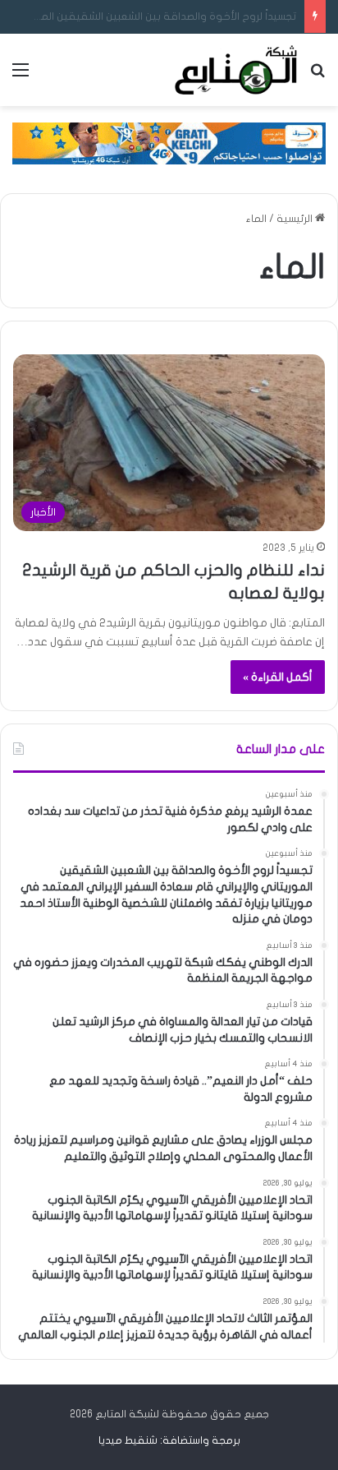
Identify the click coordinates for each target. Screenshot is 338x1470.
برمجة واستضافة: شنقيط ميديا (169, 1440)
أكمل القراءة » (278, 677)
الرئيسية (295, 218)
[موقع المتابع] (236, 70)
